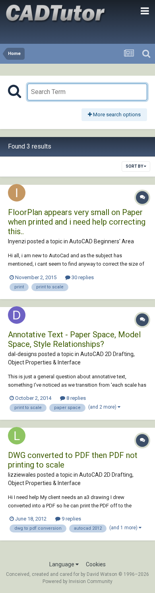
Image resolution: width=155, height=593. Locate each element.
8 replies (75, 398)
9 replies (70, 519)
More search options (116, 114)
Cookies (96, 564)
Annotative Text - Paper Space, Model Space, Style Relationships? (74, 339)
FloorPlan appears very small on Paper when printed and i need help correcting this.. (76, 221)
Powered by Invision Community (77, 581)
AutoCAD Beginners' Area (101, 241)
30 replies (82, 277)
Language (62, 564)
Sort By (135, 166)
